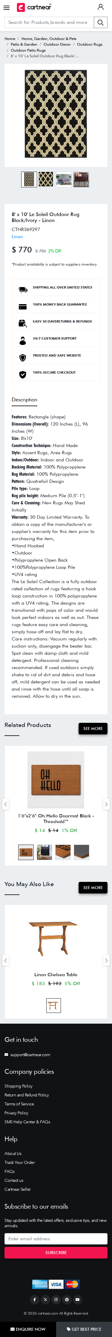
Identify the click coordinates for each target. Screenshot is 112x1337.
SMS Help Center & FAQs (27, 1122)
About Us (12, 1153)
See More (93, 728)
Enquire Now (30, 1329)
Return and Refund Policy (26, 1095)
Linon (17, 236)
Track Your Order (19, 1162)
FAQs (9, 1171)
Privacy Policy (16, 1113)
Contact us (13, 1180)
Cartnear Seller (17, 1189)
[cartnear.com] (34, 7)
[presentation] (5, 804)
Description (24, 399)
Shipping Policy (18, 1086)
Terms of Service (19, 1104)
